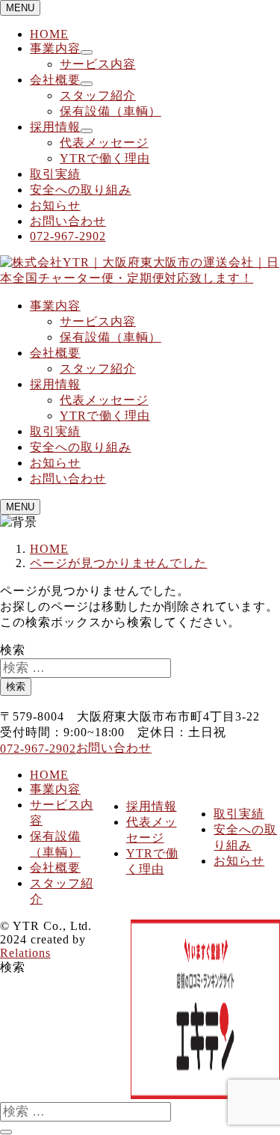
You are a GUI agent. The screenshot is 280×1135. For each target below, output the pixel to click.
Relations (25, 952)
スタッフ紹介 (98, 95)
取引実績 (55, 174)
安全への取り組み (80, 189)
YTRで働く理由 (105, 158)
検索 (12, 649)
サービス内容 (98, 64)
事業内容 (55, 48)
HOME (49, 34)
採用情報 (55, 126)
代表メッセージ (104, 142)
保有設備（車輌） (110, 111)
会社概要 (55, 79)
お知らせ (55, 205)
